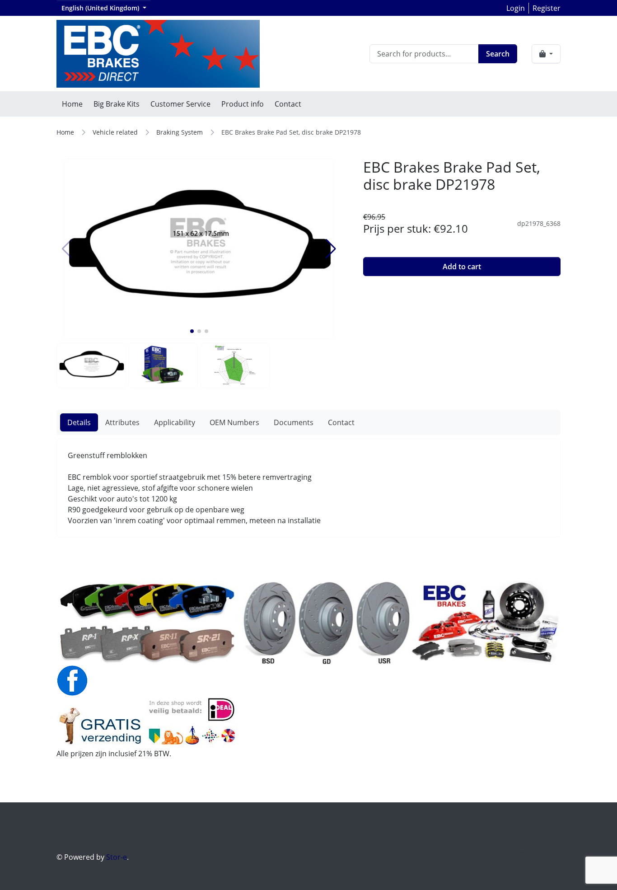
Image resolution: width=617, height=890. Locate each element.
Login (515, 8)
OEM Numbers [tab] (234, 422)
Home (72, 104)
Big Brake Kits (116, 104)
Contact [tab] (341, 422)
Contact (288, 104)
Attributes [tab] (122, 422)
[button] (192, 331)
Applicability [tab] (174, 422)
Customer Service (180, 104)
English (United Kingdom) (101, 8)
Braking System (179, 132)
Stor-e (116, 857)
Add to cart (462, 267)
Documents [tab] (293, 422)
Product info (242, 104)
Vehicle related (115, 132)
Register (547, 8)
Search (497, 54)
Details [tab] (79, 422)
